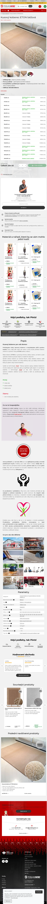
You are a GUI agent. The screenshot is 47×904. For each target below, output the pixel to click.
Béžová (21, 599)
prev (2, 705)
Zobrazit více (23, 675)
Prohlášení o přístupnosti (30, 871)
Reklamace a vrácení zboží (30, 860)
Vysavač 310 (21, 254)
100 (29, 612)
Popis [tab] (4, 331)
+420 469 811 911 (25, 196)
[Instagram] (6, 861)
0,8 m (8, 254)
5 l (38, 254)
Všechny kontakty (23, 833)
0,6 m (12, 254)
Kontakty (9, 0)
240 (39, 614)
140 (35, 612)
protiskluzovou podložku (11, 216)
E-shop (3, 878)
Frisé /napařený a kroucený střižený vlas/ (29, 633)
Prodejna (3, 0)
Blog (3, 893)
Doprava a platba (28, 854)
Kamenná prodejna (29, 856)
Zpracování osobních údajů (30, 864)
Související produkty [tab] (9, 335)
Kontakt (26, 869)
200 (39, 612)
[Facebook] (3, 861)
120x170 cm (14, 705)
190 (34, 614)
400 (23, 616)
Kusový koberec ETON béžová (9, 784)
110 (22, 614)
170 (32, 614)
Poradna (32, 0)
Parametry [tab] (12, 331)
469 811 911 (22, 0)
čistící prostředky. (24, 220)
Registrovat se (23, 811)
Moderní (22, 602)
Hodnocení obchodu (23, 654)
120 (31, 612)
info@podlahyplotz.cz (22, 200)
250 (41, 614)
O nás (26, 858)
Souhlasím (39, 891)
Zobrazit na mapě (29, 884)
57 (22, 612)
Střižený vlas (23, 604)
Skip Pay (26, 873)
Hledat (30, 6)
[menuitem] (5, 10)
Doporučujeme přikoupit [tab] (28, 331)
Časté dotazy (27, 867)
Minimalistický (27, 602)
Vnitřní (21, 628)
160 (37, 612)
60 (23, 612)
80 (25, 612)
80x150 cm (8, 705)
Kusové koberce (24, 595)
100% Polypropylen (24, 618)
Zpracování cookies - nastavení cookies (33, 866)
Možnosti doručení (7, 174)
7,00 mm (22, 623)
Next (45, 277)
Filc (20, 609)
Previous (2, 277)
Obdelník (22, 607)
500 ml (35, 254)
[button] (23, 98)
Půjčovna (4, 884)
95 (27, 612)
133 (33, 612)
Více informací (14, 897)
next (45, 705)
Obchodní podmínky (29, 862)
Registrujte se (30, 3)
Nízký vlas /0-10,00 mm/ (25, 621)
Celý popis (4, 90)
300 (21, 616)
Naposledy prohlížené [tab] (28, 335)
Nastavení (8, 901)
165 (30, 614)
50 (20, 612)
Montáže (4, 880)
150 (28, 614)
